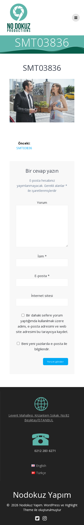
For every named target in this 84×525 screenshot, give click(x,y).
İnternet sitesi (42, 295)
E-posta (42, 275)
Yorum (42, 202)
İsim (42, 256)
